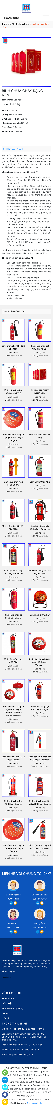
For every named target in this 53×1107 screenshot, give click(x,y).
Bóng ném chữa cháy (40, 615)
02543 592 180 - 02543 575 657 (28, 1044)
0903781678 (25, 138)
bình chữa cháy (20, 24)
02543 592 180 (40, 927)
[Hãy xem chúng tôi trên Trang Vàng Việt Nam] (3, 1102)
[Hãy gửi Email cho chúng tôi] (3, 1087)
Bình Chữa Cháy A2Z (40, 482)
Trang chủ (6, 24)
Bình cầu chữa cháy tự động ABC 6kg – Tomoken (39, 662)
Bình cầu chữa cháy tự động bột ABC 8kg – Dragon (13, 848)
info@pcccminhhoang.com (20, 1054)
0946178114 (13, 899)
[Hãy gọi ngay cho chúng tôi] (3, 1072)
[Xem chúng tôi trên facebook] (3, 1095)
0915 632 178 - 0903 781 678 (24, 1049)
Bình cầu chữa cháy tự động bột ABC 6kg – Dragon (13, 437)
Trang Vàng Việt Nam (35, 1103)
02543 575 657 (40, 899)
